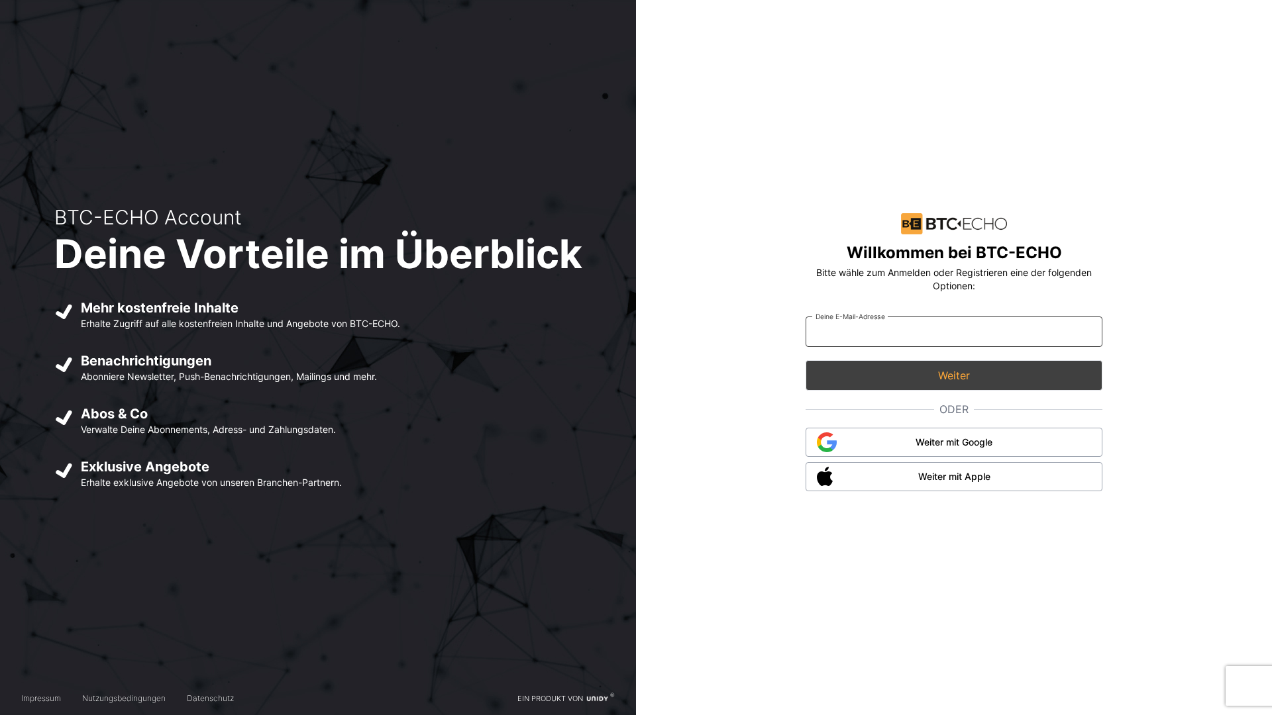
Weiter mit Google (954, 442)
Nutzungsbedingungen (124, 698)
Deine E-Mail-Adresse (850, 316)
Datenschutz (210, 698)
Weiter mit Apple (954, 476)
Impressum (41, 698)
